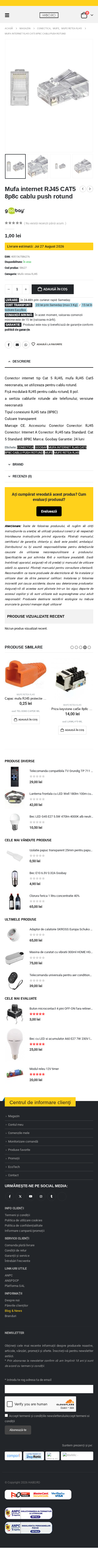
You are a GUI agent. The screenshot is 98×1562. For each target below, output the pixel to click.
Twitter (20, 1196)
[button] (8, 15)
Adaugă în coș (55, 289)
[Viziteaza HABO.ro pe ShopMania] (33, 1456)
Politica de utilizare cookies (23, 1220)
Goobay (41, 447)
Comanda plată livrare (19, 1245)
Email (17, 344)
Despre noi (12, 1300)
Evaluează (49, 511)
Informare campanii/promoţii (24, 1231)
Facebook (8, 344)
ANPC (9, 1275)
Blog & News (13, 1311)
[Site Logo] (49, 15)
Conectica (25, 447)
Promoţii (14, 1158)
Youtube (30, 1196)
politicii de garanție (17, 329)
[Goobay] (15, 210)
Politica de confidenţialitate (24, 1225)
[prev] (82, 189)
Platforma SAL (15, 1286)
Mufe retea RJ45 (27, 274)
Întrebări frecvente (17, 1261)
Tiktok (62, 1196)
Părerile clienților (16, 1305)
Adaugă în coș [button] (28, 719)
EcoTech (14, 1167)
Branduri (10, 1316)
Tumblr (51, 1196)
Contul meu (15, 1124)
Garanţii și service (17, 1255)
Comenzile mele (18, 1133)
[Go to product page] (26, 674)
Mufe (49, 452)
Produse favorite (19, 1150)
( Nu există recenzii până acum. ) (45, 223)
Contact (13, 1175)
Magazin (14, 1116)
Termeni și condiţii (17, 1215)
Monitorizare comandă (23, 1141)
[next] (90, 189)
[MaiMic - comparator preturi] (77, 1456)
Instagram (41, 1196)
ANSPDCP (12, 1280)
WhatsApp (26, 344)
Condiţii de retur (15, 1250)
